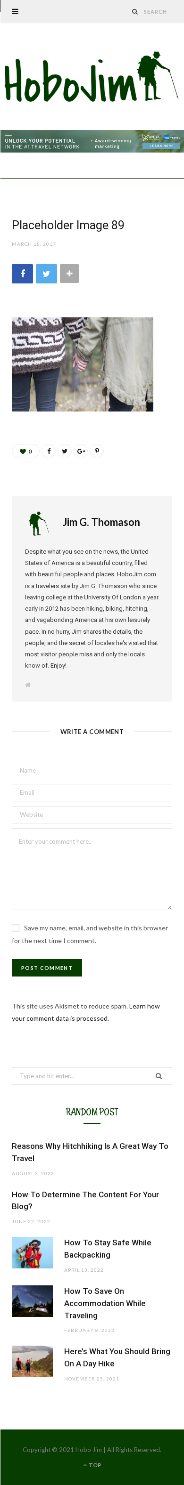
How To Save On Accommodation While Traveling (105, 1303)
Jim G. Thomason (101, 522)
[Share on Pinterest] (97, 451)
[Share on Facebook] (22, 273)
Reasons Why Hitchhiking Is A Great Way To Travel (90, 1152)
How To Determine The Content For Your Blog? (85, 1200)
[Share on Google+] (81, 451)
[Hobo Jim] (92, 77)
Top (94, 1465)
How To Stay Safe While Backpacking (107, 1248)
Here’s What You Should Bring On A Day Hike (117, 1357)
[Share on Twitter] (46, 273)
